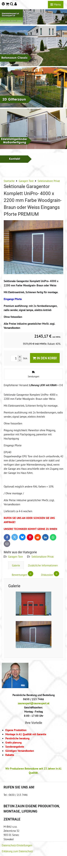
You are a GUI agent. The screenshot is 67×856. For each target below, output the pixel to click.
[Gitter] (33, 106)
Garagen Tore (15, 556)
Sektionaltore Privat (42, 556)
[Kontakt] (33, 164)
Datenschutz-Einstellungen (17, 845)
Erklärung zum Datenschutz (17, 851)
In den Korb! (46, 358)
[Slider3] (33, 23)
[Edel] (33, 148)
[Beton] (33, 65)
